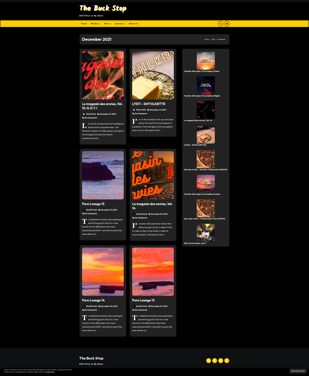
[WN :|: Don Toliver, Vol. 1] (206, 233)
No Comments (91, 118)
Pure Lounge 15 (93, 204)
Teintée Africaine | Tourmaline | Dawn (201, 71)
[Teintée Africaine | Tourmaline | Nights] (206, 85)
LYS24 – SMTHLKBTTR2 (195, 145)
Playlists (95, 24)
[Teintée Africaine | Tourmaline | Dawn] (206, 61)
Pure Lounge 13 (143, 300)
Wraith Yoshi (91, 210)
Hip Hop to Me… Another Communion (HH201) (205, 169)
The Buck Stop (102, 8)
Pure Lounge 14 (93, 300)
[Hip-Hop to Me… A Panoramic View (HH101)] (206, 208)
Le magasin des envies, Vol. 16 (198, 120)
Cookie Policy (50, 372)
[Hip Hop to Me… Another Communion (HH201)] (206, 159)
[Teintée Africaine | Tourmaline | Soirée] (206, 183)
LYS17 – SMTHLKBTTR (148, 104)
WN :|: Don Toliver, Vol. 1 (195, 243)
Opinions (119, 24)
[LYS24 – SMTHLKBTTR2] (206, 134)
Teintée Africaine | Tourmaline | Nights (202, 96)
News (107, 24)
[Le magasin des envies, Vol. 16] (206, 110)
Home (84, 24)
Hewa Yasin (91, 114)
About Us (133, 24)
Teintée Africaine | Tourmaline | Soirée (202, 194)
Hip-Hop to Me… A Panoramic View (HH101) (204, 218)
